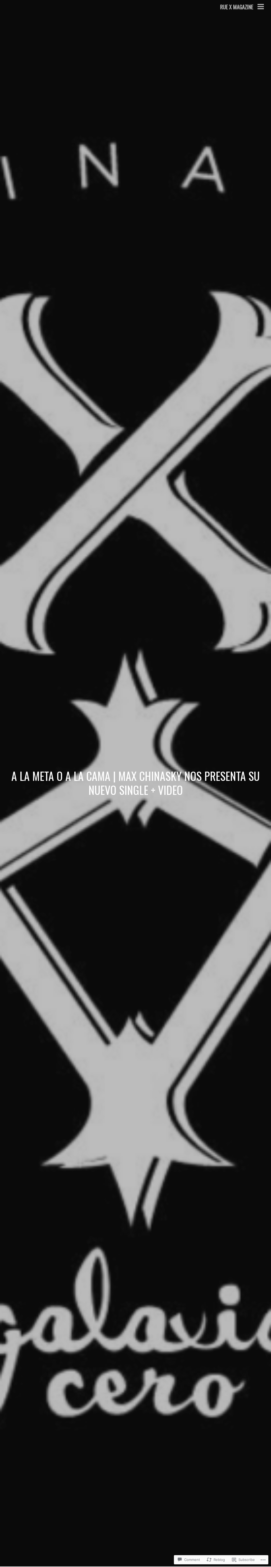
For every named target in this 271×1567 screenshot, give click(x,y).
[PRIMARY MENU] (261, 7)
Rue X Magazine (236, 7)
